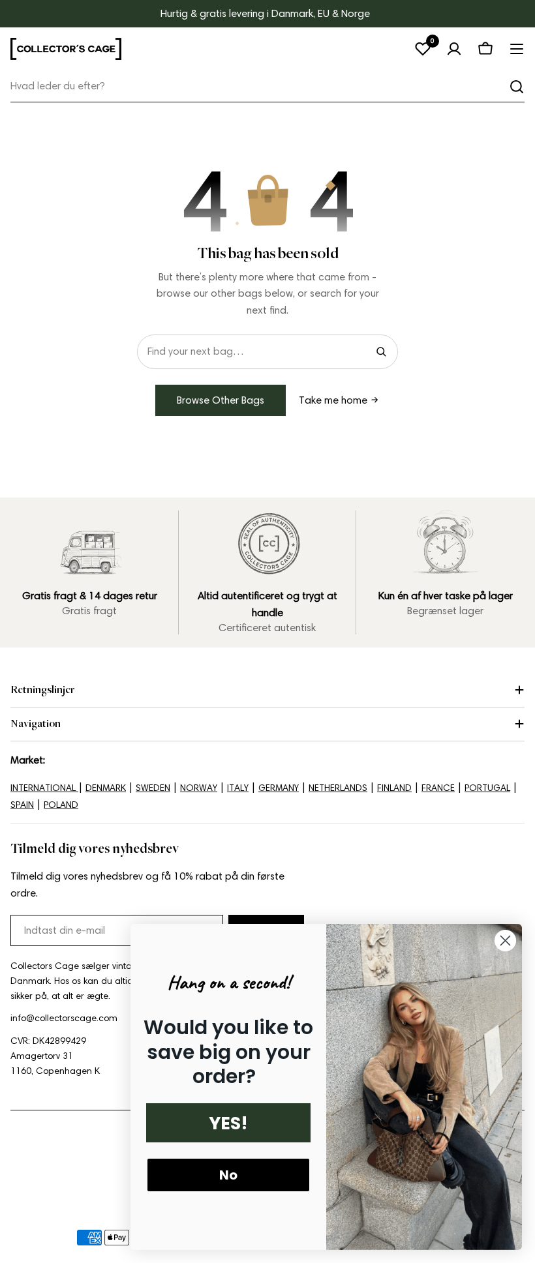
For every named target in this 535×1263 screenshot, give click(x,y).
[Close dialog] (505, 940)
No (228, 1175)
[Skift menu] (517, 49)
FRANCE (438, 788)
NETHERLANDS (338, 788)
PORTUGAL (487, 788)
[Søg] (517, 87)
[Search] (381, 351)
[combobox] (267, 86)
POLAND (61, 804)
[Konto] (454, 49)
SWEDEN (153, 788)
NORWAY (198, 788)
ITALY (238, 788)
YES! (228, 1123)
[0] (423, 49)
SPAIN (22, 804)
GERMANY (278, 788)
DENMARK (105, 788)
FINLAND (394, 788)
